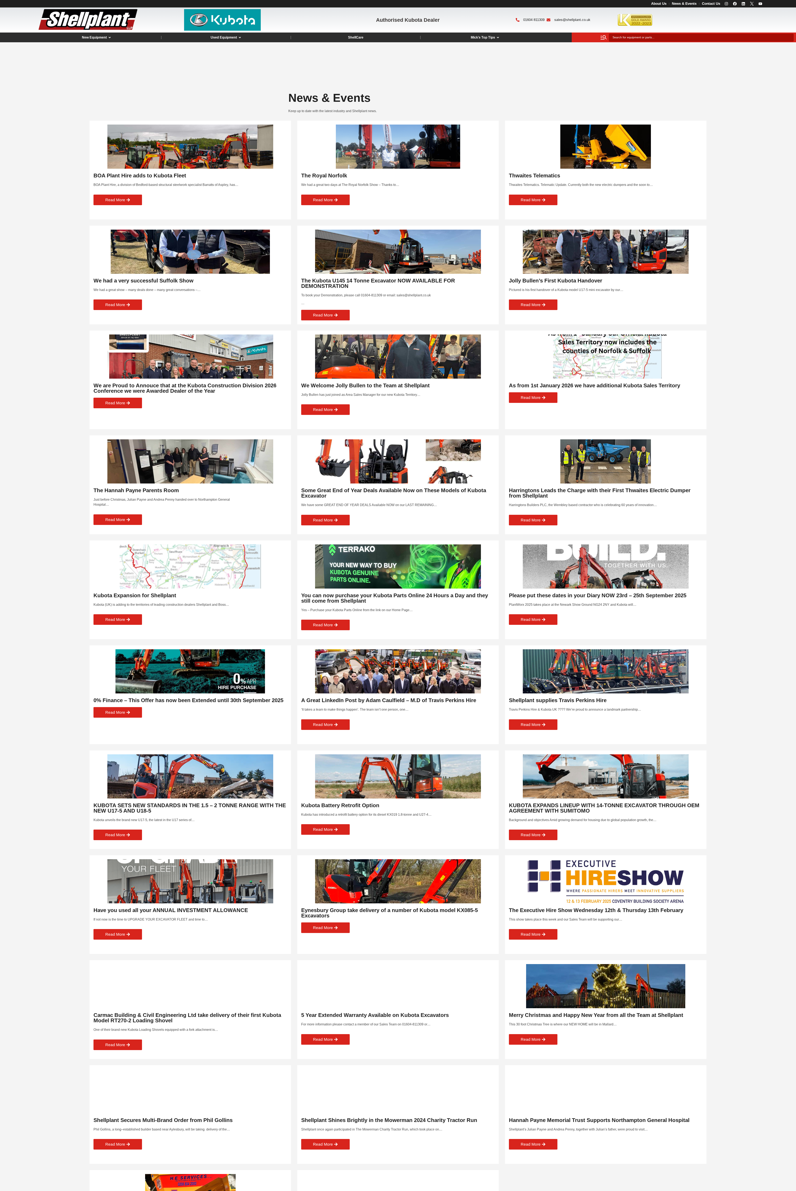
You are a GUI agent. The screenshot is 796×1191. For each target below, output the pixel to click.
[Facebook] (735, 3)
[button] (96, 37)
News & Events (684, 4)
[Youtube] (760, 3)
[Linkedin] (743, 3)
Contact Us (711, 4)
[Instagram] (726, 3)
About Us (658, 4)
